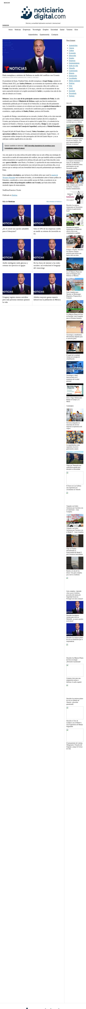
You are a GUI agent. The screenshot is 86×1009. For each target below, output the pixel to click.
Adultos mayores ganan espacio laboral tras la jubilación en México (47, 298)
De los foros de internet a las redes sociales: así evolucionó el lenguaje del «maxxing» (47, 265)
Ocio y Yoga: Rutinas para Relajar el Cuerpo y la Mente (74, 399)
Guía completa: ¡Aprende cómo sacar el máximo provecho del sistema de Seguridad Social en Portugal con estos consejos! (74, 595)
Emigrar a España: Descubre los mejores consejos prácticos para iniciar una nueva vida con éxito (74, 252)
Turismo (69, 30)
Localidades (73, 78)
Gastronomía (44, 35)
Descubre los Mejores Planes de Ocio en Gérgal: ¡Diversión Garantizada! (74, 660)
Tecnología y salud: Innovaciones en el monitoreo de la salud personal (72, 378)
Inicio (11, 30)
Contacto (54, 35)
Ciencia (71, 48)
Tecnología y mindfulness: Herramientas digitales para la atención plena (74, 336)
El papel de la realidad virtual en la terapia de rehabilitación (73, 357)
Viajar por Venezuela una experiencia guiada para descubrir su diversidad (73, 467)
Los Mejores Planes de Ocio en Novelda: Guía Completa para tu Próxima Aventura (74, 316)
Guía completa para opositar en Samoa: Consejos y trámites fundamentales (74, 186)
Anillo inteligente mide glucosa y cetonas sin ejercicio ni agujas (15, 264)
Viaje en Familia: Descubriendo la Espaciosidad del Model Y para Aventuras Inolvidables (74, 551)
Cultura (71, 50)
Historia (71, 73)
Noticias (18, 30)
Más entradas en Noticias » (54, 201)
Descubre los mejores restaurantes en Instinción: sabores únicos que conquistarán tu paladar (74, 230)
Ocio (76, 30)
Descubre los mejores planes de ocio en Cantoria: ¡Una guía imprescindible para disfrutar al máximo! (74, 141)
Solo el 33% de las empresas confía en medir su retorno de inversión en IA (47, 231)
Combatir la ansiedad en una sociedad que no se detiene (74, 121)
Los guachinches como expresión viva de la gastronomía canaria (73, 447)
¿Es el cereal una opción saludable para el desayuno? (16, 230)
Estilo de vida (73, 66)
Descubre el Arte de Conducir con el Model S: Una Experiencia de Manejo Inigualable (74, 723)
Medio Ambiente (74, 81)
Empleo (46, 30)
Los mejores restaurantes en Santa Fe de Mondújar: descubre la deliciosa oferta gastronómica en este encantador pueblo (74, 164)
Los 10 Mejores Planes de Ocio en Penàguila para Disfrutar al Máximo (74, 273)
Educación (72, 55)
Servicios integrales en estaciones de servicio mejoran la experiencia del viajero (74, 425)
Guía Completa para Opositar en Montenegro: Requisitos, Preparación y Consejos (73, 295)
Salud (62, 30)
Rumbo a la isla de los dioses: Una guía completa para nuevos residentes (74, 573)
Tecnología (37, 30)
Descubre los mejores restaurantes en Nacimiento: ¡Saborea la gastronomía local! (74, 208)
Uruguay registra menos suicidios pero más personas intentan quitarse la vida (16, 299)
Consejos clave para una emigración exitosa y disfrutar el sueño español (73, 680)
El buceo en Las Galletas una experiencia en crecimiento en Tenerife (73, 487)
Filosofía (72, 68)
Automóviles (33, 35)
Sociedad (54, 30)
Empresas (26, 30)
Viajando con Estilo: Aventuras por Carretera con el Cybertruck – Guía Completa (74, 509)
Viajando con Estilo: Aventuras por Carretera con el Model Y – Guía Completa (74, 530)
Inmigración (73, 76)
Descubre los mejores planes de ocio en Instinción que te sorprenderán (74, 639)
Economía (72, 53)
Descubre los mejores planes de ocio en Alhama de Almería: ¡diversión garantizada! (74, 701)
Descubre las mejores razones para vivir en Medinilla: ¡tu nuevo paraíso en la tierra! (74, 618)
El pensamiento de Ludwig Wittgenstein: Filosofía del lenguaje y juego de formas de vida (74, 746)
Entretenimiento (74, 63)
